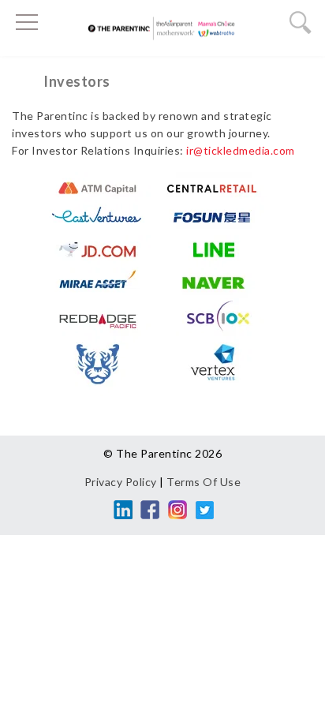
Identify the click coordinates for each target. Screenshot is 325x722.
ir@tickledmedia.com (240, 150)
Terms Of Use (203, 481)
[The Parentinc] (162, 32)
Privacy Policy (120, 481)
